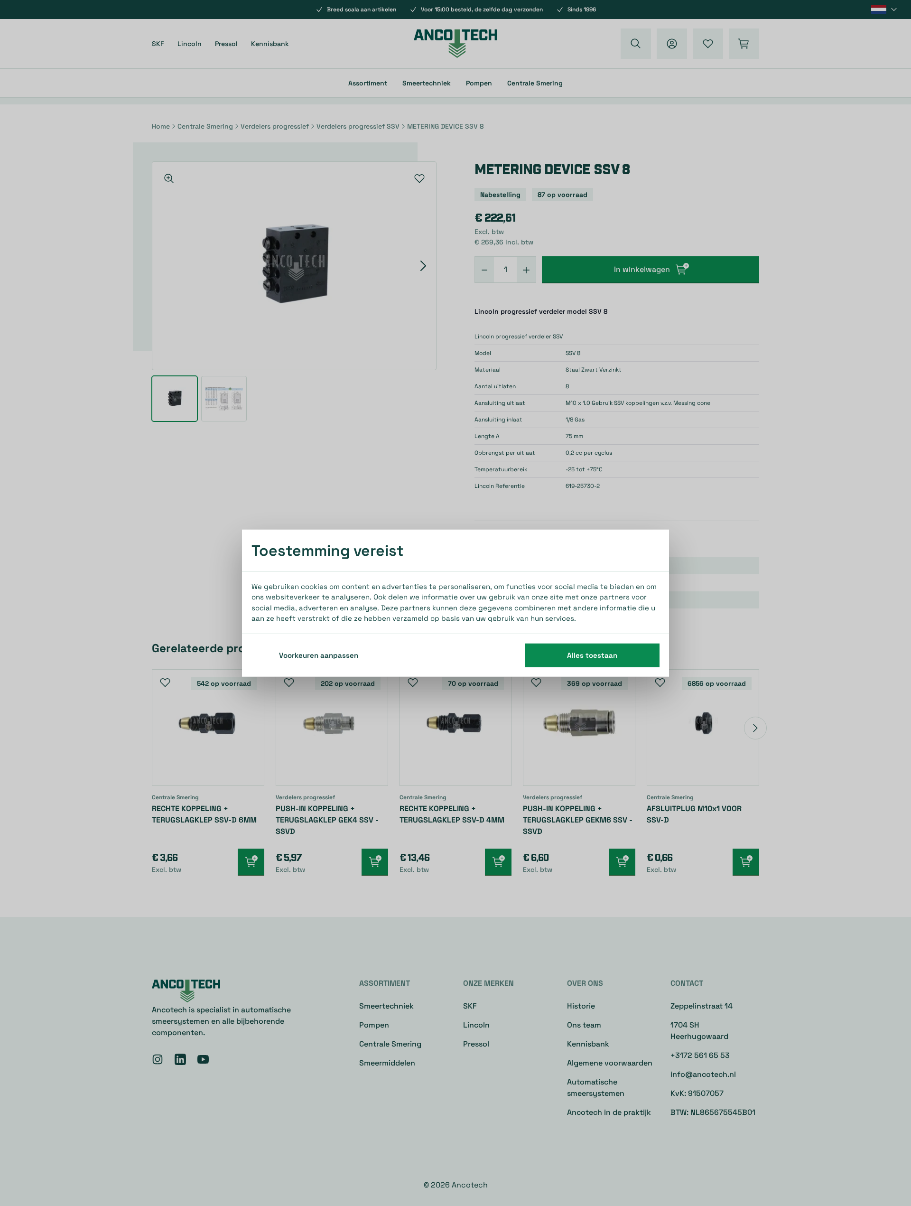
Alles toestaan (592, 654)
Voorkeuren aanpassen (318, 654)
